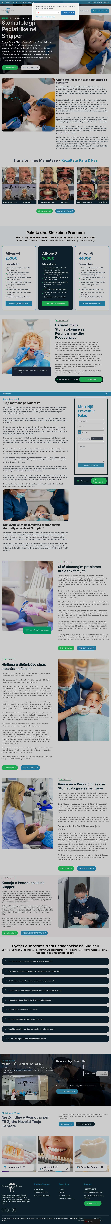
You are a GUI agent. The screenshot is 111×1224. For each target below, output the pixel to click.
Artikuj (99, 2)
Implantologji (39, 1189)
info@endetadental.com (93, 1192)
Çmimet (62, 1192)
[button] (55, 961)
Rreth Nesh (92, 2)
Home (61, 1189)
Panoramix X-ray (84, 439)
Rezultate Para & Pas (82, 11)
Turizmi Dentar (64, 1195)
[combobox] (79, 432)
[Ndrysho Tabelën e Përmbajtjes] (106, 393)
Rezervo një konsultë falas (18, 304)
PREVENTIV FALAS (91, 465)
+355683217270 (90, 1189)
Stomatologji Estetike (42, 1195)
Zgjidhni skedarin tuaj (97, 438)
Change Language (68, 12)
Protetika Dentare (41, 1192)
